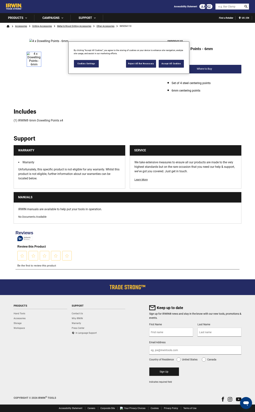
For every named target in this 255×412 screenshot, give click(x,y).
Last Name (204, 324)
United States (190, 359)
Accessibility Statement (185, 6)
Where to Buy (204, 68)
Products (15, 18)
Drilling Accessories (42, 26)
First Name (155, 324)
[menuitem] (17, 18)
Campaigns (51, 18)
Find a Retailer (226, 18)
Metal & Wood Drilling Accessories (74, 26)
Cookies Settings (86, 63)
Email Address (157, 342)
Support (85, 18)
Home (8, 26)
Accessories (21, 26)
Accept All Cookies (171, 63)
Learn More (141, 179)
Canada (211, 359)
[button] (223, 399)
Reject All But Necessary (141, 63)
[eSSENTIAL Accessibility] (205, 6)
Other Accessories (105, 26)
